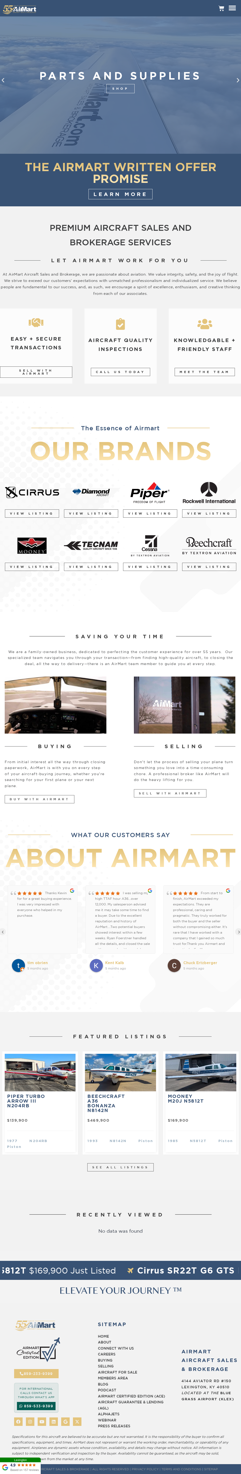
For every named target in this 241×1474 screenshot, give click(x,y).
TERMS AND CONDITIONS (181, 1469)
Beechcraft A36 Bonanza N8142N (106, 1103)
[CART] (221, 8)
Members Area (113, 1378)
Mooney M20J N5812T (186, 1098)
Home (103, 1336)
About (104, 1342)
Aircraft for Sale (117, 1372)
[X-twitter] (77, 1421)
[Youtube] (42, 1421)
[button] (3, 80)
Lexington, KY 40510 (205, 1387)
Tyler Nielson (196, 963)
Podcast (107, 1390)
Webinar (107, 1420)
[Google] (65, 1421)
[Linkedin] (53, 1421)
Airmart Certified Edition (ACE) (131, 1396)
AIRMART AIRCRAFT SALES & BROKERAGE (56, 1469)
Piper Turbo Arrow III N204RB (26, 1100)
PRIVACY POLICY (145, 1469)
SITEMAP (211, 1469)
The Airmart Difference (120, 88)
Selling (106, 1366)
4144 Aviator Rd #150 (206, 1381)
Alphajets (109, 1414)
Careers (107, 1354)
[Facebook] (18, 1421)
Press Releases (114, 1426)
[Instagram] (30, 1421)
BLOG (103, 1384)
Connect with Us (116, 1348)
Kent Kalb (36, 963)
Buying (105, 1360)
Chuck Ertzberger (122, 963)
